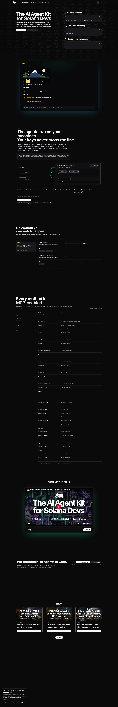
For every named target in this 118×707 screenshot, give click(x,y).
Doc (19, 2)
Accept (24, 702)
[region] (59, 84)
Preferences (8, 702)
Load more (59, 637)
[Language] (98, 2)
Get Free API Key (33, 30)
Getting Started (21, 30)
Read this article (29, 631)
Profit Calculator (33, 2)
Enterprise (41, 2)
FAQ (45, 2)
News (49, 2)
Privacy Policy (6, 699)
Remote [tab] (96, 165)
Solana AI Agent (25, 2)
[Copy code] (100, 16)
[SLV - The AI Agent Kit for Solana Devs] (29, 530)
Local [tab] (91, 165)
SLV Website (87, 529)
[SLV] (14, 2)
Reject (16, 702)
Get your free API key (25, 200)
